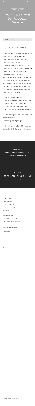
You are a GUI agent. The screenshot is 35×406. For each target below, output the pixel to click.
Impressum (6, 231)
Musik (14, 10)
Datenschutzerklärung (10, 227)
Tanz (21, 10)
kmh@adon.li (7, 211)
